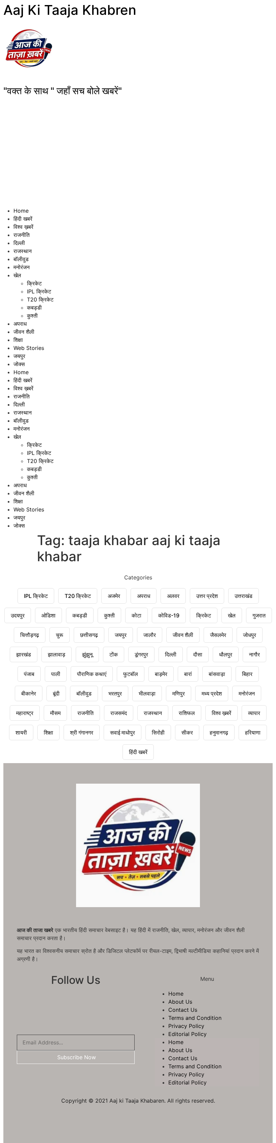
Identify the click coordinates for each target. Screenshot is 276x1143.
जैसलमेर (218, 635)
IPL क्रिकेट (39, 291)
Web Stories (28, 348)
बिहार (247, 674)
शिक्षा (18, 339)
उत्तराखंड (243, 596)
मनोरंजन (21, 267)
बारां (188, 674)
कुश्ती (32, 315)
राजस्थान (22, 251)
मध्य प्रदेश (212, 693)
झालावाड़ (56, 654)
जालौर (149, 635)
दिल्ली (19, 243)
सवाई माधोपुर (122, 732)
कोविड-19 (168, 615)
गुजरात (259, 615)
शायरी (21, 732)
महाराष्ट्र (24, 713)
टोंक (113, 654)
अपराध (20, 323)
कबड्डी (34, 307)
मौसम (55, 713)
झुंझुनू (87, 654)
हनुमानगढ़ (219, 732)
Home (21, 210)
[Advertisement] (138, 156)
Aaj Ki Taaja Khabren (69, 10)
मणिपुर (178, 693)
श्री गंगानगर (81, 732)
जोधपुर (249, 635)
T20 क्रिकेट (40, 299)
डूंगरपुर (141, 654)
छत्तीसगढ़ (89, 635)
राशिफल (187, 713)
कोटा (136, 615)
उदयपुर (18, 615)
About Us (180, 1001)
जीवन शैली (23, 331)
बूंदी (56, 693)
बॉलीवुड (21, 259)
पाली (55, 674)
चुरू (59, 635)
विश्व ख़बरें (23, 226)
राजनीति (21, 234)
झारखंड (23, 654)
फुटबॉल (130, 674)
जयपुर (19, 356)
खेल (17, 275)
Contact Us (182, 1009)
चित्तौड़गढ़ (29, 635)
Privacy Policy (186, 1026)
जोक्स (19, 364)
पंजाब (29, 674)
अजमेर (114, 596)
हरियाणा (253, 732)
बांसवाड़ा (217, 674)
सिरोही (158, 732)
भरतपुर (115, 693)
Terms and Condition (194, 1017)
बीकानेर (28, 693)
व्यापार (254, 713)
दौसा (197, 654)
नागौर (254, 654)
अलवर (173, 596)
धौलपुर (225, 654)
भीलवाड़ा (147, 693)
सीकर (187, 732)
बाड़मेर (161, 674)
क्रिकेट (34, 283)
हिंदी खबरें (22, 218)
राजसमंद (118, 713)
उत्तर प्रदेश (207, 596)
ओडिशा (48, 615)
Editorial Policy (187, 1034)
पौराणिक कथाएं (91, 674)
